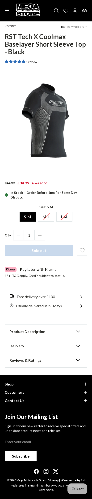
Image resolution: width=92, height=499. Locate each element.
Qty (8, 235)
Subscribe (20, 456)
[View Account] (75, 10)
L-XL (64, 215)
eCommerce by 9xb (72, 480)
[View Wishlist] (65, 10)
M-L (46, 215)
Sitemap (53, 480)
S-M (27, 215)
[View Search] (56, 10)
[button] (15, 61)
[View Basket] (84, 10)
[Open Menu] (7, 10)
